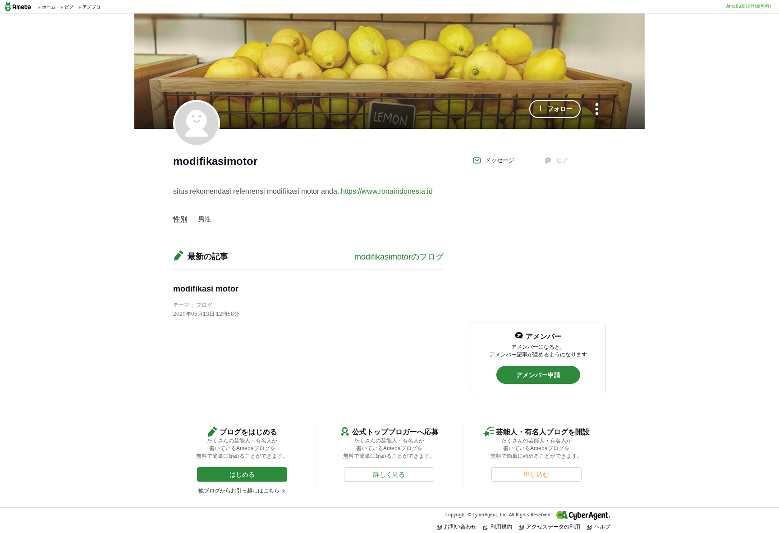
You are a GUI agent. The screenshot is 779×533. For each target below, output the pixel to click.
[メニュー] (597, 109)
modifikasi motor (205, 288)
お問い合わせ (460, 526)
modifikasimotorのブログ (399, 256)
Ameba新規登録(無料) (748, 6)
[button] (555, 109)
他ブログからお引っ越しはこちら (239, 490)
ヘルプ (602, 526)
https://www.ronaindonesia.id (387, 191)
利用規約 (501, 526)
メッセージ (499, 160)
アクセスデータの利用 (553, 526)
